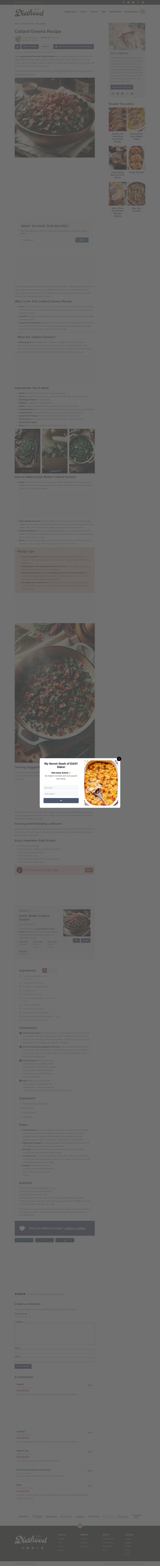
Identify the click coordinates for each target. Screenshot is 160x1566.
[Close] (119, 759)
